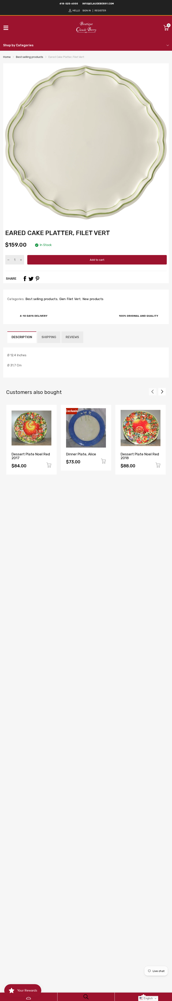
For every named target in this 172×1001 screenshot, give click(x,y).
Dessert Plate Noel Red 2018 (140, 456)
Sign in (86, 10)
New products (92, 299)
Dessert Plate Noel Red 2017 (31, 456)
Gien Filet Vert (69, 299)
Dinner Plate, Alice (81, 454)
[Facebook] (24, 278)
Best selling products (40, 299)
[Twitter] (31, 278)
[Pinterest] (37, 278)
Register (100, 10)
